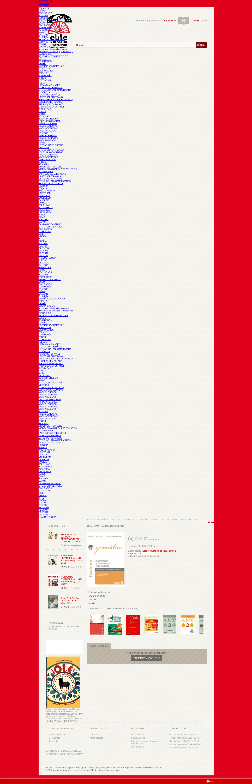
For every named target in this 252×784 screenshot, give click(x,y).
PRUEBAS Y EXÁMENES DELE (53, 56)
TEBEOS (43, 83)
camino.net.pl (137, 747)
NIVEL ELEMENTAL (48, 126)
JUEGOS (43, 260)
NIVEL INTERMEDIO (48, 128)
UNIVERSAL (44, 193)
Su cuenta (170, 20)
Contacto (94, 734)
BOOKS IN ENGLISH (48, 119)
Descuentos (54, 738)
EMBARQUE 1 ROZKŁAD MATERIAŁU (63, 751)
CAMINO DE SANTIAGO (50, 224)
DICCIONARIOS (46, 71)
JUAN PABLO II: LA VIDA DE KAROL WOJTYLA (70, 600)
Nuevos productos (57, 734)
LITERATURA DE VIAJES (50, 227)
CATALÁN (43, 35)
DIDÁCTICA (44, 195)
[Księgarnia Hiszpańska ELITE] (58, 25)
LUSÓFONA (44, 92)
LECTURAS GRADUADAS (51, 152)
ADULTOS (43, 15)
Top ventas (54, 741)
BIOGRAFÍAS (45, 109)
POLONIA (43, 243)
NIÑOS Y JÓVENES (48, 123)
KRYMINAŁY (45, 116)
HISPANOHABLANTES (49, 85)
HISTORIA (43, 186)
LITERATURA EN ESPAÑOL (52, 145)
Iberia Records (138, 734)
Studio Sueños (138, 738)
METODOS (44, 3)
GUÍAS (42, 217)
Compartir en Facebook (99, 592)
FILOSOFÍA (44, 248)
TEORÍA (42, 44)
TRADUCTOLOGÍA (47, 258)
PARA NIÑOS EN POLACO (51, 104)
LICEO (42, 23)
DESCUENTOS (57, 525)
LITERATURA (45, 80)
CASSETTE (44, 200)
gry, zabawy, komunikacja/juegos (54, 308)
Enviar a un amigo (96, 596)
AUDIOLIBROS (46, 207)
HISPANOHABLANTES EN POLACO (56, 99)
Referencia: (133, 546)
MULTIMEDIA (45, 198)
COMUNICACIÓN (47, 306)
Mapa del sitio (96, 738)
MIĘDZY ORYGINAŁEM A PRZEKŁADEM (58, 169)
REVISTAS (44, 164)
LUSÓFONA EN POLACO (50, 102)
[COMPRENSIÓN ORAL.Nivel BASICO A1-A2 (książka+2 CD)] (97, 616)
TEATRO (43, 246)
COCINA (43, 241)
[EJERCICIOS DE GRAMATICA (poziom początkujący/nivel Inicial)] (151, 616)
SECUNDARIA (45, 13)
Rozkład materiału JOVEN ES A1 (184, 734)
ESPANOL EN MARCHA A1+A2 (183, 747)
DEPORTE (44, 253)
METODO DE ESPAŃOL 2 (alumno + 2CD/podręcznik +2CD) (71, 580)
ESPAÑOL (43, 42)
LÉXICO (42, 59)
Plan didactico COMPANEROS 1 (184, 741)
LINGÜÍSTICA (45, 212)
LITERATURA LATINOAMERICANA (55, 90)
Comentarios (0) (98, 646)
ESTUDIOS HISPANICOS (50, 179)
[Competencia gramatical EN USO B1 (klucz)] (169, 616)
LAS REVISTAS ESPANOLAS (52, 174)
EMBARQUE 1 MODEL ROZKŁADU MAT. (64, 754)
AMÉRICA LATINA (47, 191)
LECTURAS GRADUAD (50, 121)
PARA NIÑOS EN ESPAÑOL (51, 107)
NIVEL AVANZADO (47, 131)
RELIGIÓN (43, 251)
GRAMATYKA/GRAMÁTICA (51, 66)
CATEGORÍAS (45, 1)
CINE (41, 234)
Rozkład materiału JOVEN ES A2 (184, 738)
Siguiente (204, 621)
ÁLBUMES (44, 219)
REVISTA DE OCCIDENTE (51, 183)
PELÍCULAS (44, 205)
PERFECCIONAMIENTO (50, 279)
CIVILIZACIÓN (45, 25)
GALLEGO (43, 6)
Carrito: (196, 20)
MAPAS (42, 222)
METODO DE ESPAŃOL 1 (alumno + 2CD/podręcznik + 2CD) (72, 559)
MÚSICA (43, 203)
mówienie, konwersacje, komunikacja (56, 51)
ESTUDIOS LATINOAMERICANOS (55, 181)
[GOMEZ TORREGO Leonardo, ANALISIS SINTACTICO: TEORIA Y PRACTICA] (133, 616)
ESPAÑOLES (45, 8)
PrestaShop (84, 770)
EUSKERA (44, 37)
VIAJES (42, 215)
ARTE (41, 239)
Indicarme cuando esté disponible (143, 556)
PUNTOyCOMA (46, 171)
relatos (42, 114)
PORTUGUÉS (45, 27)
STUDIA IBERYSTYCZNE (50, 167)
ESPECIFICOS (45, 18)
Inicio (89, 519)
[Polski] (212, 522)
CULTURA (43, 255)
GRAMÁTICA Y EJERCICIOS (52, 299)
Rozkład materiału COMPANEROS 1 (186, 744)
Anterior (87, 621)
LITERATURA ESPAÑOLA (51, 87)
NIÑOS (42, 11)
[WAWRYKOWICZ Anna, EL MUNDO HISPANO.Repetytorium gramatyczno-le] (115, 616)
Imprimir (92, 599)
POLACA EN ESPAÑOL (49, 95)
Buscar (201, 45)
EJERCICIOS (45, 54)
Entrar (154, 20)
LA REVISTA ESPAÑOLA (50, 176)
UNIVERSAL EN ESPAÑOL (51, 97)
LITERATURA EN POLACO (51, 150)
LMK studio (97, 770)
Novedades (56, 622)
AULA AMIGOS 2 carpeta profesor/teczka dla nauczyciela (71, 538)
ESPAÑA (43, 188)
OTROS (42, 78)
